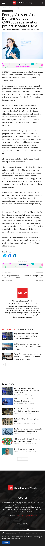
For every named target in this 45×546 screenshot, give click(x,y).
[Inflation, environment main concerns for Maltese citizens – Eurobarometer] (7, 431)
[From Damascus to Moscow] (7, 451)
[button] (42, 3)
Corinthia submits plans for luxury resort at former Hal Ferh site (33, 278)
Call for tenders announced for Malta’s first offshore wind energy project (27, 346)
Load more (22, 459)
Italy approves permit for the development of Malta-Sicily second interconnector (26, 336)
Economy (10, 8)
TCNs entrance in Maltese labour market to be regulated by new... (28, 400)
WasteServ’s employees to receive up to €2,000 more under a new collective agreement (28, 356)
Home (4, 8)
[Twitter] (28, 530)
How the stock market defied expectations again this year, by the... (26, 410)
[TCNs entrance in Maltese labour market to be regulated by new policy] (7, 401)
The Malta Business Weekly (11, 29)
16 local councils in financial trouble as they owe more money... (27, 440)
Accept (6, 542)
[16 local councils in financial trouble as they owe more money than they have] (7, 441)
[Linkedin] (22, 530)
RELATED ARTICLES (8, 329)
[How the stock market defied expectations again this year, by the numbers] (7, 411)
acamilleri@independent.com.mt (26, 516)
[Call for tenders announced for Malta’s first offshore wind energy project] (7, 346)
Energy (17, 8)
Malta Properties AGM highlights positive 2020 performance (11, 278)
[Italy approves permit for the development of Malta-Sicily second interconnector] (7, 336)
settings (17, 539)
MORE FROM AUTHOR (25, 329)
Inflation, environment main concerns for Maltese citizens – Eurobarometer (28, 430)
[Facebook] (17, 530)
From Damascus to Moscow (24, 449)
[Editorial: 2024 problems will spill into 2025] (7, 421)
